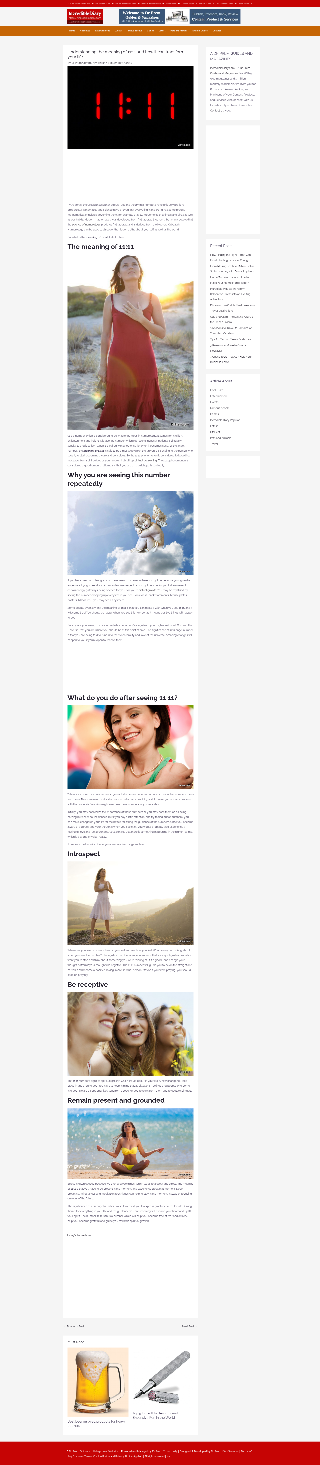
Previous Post (74, 1326)
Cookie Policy (101, 1456)
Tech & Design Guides (224, 3)
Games (150, 31)
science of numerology (86, 224)
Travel (214, 444)
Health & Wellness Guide (151, 3)
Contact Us (217, 110)
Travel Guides (243, 3)
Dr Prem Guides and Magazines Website (93, 1451)
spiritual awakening (145, 460)
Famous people (134, 31)
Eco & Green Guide (103, 3)
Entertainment (102, 31)
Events (118, 31)
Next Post (189, 1326)
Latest (162, 31)
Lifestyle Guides (188, 3)
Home (72, 31)
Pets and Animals (179, 31)
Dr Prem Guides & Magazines (79, 3)
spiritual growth (146, 590)
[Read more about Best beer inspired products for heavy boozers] (98, 1381)
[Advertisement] (131, 177)
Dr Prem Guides (200, 31)
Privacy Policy (124, 1456)
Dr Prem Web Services (225, 1451)
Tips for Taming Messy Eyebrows (230, 339)
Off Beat (215, 432)
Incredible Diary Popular (225, 420)
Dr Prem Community (165, 1451)
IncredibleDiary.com (222, 68)
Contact (217, 31)
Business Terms (82, 1456)
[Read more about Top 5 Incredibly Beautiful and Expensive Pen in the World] (163, 1377)
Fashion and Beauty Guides (126, 3)
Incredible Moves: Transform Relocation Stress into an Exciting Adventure (230, 294)
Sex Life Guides (205, 3)
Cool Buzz (85, 31)
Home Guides (171, 3)
